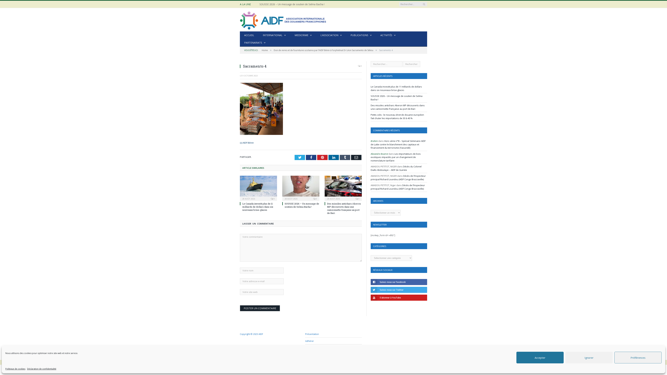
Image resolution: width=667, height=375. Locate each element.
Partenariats (253, 42)
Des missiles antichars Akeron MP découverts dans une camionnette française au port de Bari (344, 208)
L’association (329, 35)
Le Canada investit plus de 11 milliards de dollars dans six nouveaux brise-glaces (257, 206)
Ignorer (589, 357)
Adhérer (309, 341)
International (272, 35)
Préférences (638, 357)
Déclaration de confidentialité (41, 368)
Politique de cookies (15, 368)
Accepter (540, 357)
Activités (386, 35)
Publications (359, 35)
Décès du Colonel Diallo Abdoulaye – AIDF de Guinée (396, 168)
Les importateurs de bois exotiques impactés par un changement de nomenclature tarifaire (396, 157)
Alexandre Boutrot (379, 153)
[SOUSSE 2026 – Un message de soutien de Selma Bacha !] (300, 188)
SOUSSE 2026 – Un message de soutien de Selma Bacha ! (292, 4)
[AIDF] (283, 19)
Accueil (249, 35)
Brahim (374, 141)
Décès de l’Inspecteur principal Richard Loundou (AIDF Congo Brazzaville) (398, 177)
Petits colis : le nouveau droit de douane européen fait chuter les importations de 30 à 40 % (397, 116)
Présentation (312, 334)
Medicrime (301, 35)
